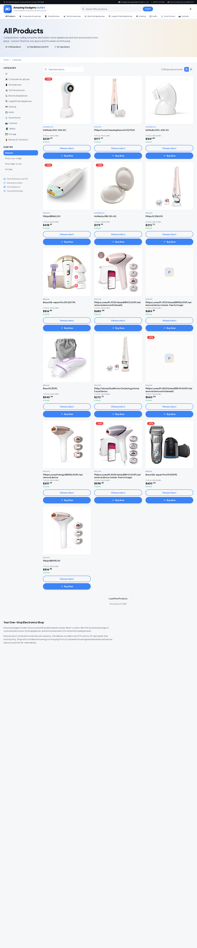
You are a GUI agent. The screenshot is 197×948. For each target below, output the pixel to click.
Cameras (184, 16)
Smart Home (168, 16)
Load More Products (118, 598)
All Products (10, 16)
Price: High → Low (13, 163)
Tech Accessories (72, 16)
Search (148, 9)
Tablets (10, 128)
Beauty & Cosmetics (16, 139)
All (6, 73)
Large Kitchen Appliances (120, 16)
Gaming (141, 16)
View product (67, 148)
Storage (10, 134)
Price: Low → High (13, 158)
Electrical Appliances (95, 16)
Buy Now (68, 155)
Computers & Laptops (30, 16)
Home (6, 60)
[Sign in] (190, 9)
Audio (153, 16)
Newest (9, 153)
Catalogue (16, 60)
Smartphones (52, 16)
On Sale (8, 169)
